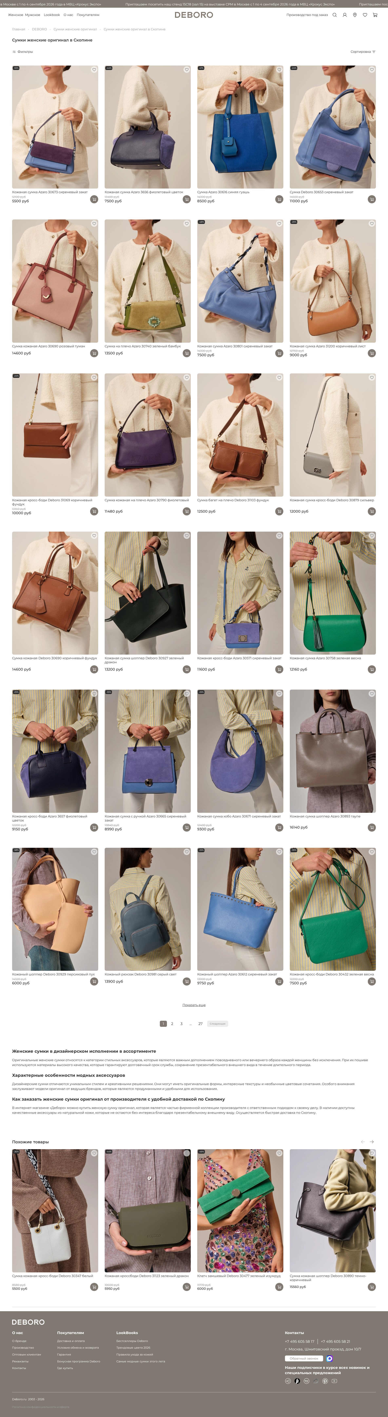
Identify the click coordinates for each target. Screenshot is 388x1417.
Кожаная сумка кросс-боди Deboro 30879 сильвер (332, 500)
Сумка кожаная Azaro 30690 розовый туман (48, 346)
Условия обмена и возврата (78, 1347)
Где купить (65, 1368)
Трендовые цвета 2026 (133, 1347)
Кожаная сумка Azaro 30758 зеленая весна (325, 658)
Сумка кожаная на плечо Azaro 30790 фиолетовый (147, 500)
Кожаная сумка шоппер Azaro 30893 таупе (325, 816)
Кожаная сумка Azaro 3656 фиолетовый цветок (144, 192)
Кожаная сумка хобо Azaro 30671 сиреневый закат (239, 816)
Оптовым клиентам (26, 1354)
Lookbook (52, 15)
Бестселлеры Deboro (132, 1341)
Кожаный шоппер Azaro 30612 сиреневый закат (237, 974)
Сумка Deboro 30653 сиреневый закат (321, 192)
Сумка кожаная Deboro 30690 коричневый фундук (54, 658)
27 (200, 1024)
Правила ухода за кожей (134, 1354)
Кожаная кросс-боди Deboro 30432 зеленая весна (332, 974)
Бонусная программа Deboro (78, 1361)
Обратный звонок (304, 1358)
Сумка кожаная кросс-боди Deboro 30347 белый (52, 1276)
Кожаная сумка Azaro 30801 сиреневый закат (235, 346)
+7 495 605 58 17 (299, 1341)
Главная (18, 29)
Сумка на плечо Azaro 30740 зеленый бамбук (143, 346)
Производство (23, 1347)
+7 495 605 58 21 (335, 1341)
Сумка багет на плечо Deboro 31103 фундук (233, 500)
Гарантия (64, 1354)
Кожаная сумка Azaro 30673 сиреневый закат (50, 192)
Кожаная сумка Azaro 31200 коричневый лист (328, 346)
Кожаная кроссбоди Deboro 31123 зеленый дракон (147, 1276)
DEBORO (39, 29)
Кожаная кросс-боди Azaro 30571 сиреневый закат (239, 658)
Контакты (19, 1368)
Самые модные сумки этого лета (140, 1361)
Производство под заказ (307, 15)
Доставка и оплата (71, 1341)
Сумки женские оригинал (75, 29)
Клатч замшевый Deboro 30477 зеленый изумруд (238, 1276)
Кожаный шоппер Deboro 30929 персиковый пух (53, 974)
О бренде (19, 1341)
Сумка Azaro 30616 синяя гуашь (223, 192)
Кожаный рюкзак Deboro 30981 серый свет (141, 974)
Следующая (218, 1023)
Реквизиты (20, 1361)
